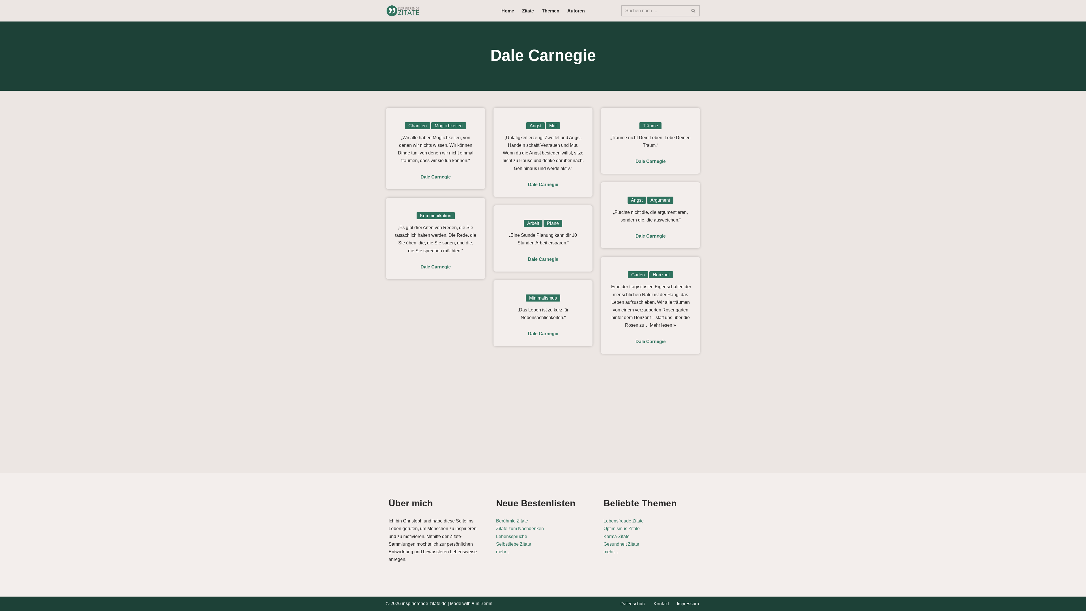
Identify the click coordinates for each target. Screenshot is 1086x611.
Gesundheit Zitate (621, 544)
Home (507, 10)
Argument (660, 200)
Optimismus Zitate (622, 528)
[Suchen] (693, 10)
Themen (550, 10)
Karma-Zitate (617, 536)
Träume (650, 125)
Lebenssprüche (511, 536)
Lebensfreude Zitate (624, 521)
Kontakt (661, 603)
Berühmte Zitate (512, 521)
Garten (638, 274)
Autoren (576, 10)
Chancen (417, 125)
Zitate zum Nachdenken (520, 528)
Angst (535, 125)
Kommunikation (435, 215)
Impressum (688, 603)
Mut (553, 125)
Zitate (528, 10)
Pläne (553, 223)
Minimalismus (543, 298)
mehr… (503, 551)
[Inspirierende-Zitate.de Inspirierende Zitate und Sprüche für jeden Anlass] (403, 10)
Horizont (661, 274)
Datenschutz (633, 603)
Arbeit (533, 223)
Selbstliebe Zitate (513, 544)
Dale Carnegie (436, 177)
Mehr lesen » (663, 325)
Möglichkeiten (449, 125)
